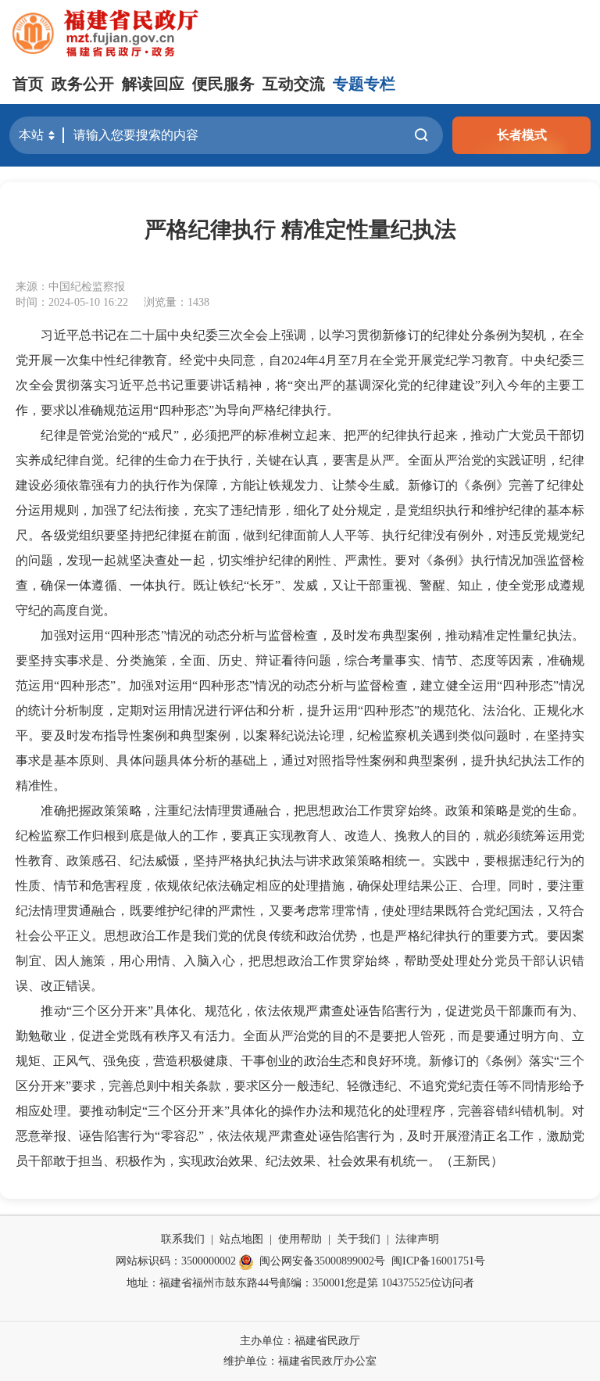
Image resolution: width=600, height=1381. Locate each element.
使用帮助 (300, 1239)
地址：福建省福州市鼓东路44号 (203, 1283)
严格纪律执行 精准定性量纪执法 (300, 229)
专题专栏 (364, 83)
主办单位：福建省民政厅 (300, 1341)
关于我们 (358, 1239)
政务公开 (83, 83)
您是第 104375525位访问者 (409, 1283)
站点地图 (241, 1239)
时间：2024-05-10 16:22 (72, 302)
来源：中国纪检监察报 (70, 286)
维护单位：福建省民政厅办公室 (300, 1361)
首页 (28, 83)
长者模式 (522, 135)
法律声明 (417, 1239)
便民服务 (223, 83)
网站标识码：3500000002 (176, 1261)
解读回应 (153, 83)
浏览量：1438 (176, 302)
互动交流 (293, 83)
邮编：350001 (312, 1283)
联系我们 (183, 1239)
